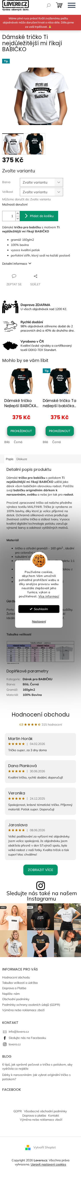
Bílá (7, 442)
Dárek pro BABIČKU (37, 679)
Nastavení (39, 621)
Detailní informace (14, 264)
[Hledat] (48, 5)
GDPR (17, 1111)
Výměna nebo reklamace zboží (23, 1010)
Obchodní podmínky (15, 999)
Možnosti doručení (14, 204)
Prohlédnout (21, 431)
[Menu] (71, 5)
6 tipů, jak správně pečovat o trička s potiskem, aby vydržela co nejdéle (37, 1067)
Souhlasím (41, 609)
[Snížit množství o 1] (17, 218)
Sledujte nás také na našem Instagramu (41, 895)
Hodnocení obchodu (41, 714)
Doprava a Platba (14, 988)
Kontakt (53, 1115)
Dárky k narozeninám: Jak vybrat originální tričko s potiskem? (36, 1077)
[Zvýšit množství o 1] (17, 213)
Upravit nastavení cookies (48, 1164)
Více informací (48, 596)
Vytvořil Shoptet (44, 1147)
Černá (18, 442)
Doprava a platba (34, 1115)
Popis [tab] (9, 459)
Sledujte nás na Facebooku (27, 1038)
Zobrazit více (40, 869)
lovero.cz (15, 1044)
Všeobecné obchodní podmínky (45, 1111)
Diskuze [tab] (21, 459)
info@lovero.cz (19, 1032)
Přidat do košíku (42, 216)
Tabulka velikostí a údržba (20, 983)
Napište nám (11, 994)
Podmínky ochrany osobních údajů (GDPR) (31, 1005)
